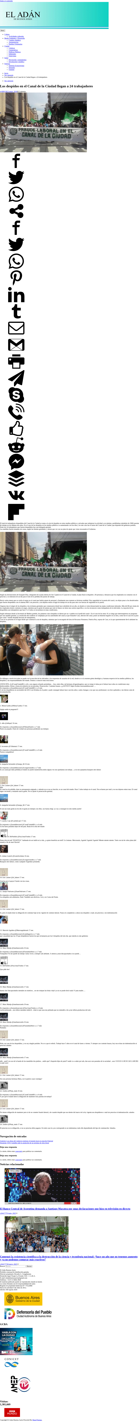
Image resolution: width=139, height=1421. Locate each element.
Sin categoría (8, 81)
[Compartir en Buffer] (16, 486)
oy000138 (3, 91)
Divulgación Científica (16, 62)
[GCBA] (16, 1354)
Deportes (12, 68)
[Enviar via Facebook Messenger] (16, 469)
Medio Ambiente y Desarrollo (14, 38)
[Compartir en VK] (16, 503)
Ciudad (6, 46)
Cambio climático (15, 40)
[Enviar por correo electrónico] (16, 336)
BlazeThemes (37, 1420)
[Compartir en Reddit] (16, 453)
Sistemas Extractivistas (16, 66)
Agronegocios (13, 42)
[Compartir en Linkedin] (16, 302)
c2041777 (3, 1213)
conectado (18, 1151)
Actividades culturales (16, 36)
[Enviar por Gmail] (16, 352)
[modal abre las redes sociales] (16, 218)
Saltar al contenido (6, 1)
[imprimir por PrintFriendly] (16, 369)
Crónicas (12, 48)
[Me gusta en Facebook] (16, 436)
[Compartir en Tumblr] (16, 319)
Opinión (11, 69)
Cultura (6, 34)
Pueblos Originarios (15, 44)
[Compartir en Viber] (16, 419)
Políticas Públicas (15, 52)
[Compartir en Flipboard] (16, 520)
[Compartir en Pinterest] (16, 285)
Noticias (7, 64)
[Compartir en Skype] (16, 402)
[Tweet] (16, 185)
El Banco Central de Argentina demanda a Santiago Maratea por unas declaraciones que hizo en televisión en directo (65, 1208)
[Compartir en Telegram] (16, 386)
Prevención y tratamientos (17, 60)
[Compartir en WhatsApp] (16, 202)
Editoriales (12, 54)
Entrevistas (12, 56)
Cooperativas (13, 50)
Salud (6, 58)
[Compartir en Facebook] (16, 168)
